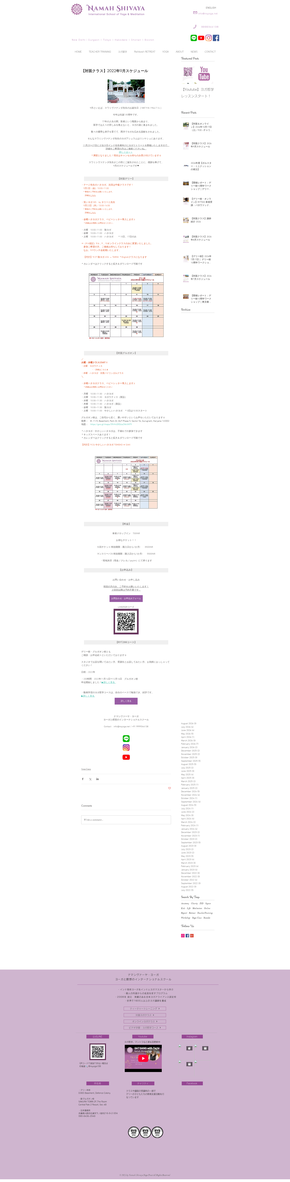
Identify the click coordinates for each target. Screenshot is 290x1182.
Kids (183, 908)
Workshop (185, 918)
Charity (194, 903)
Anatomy (185, 903)
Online (207, 908)
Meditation (197, 908)
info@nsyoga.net (208, 14)
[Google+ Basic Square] (192, 935)
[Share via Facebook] (82, 779)
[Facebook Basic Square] (187, 935)
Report (184, 913)
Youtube (206, 918)
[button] (165, 51)
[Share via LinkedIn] (97, 779)
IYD (201, 903)
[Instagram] (208, 38)
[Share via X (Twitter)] (90, 779)
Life (189, 908)
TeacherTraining (205, 913)
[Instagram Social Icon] (183, 935)
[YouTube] (201, 38)
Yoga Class (86, 769)
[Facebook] (216, 38)
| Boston (147, 40)
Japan (208, 903)
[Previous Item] (186, 74)
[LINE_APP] (194, 38)
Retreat (192, 913)
